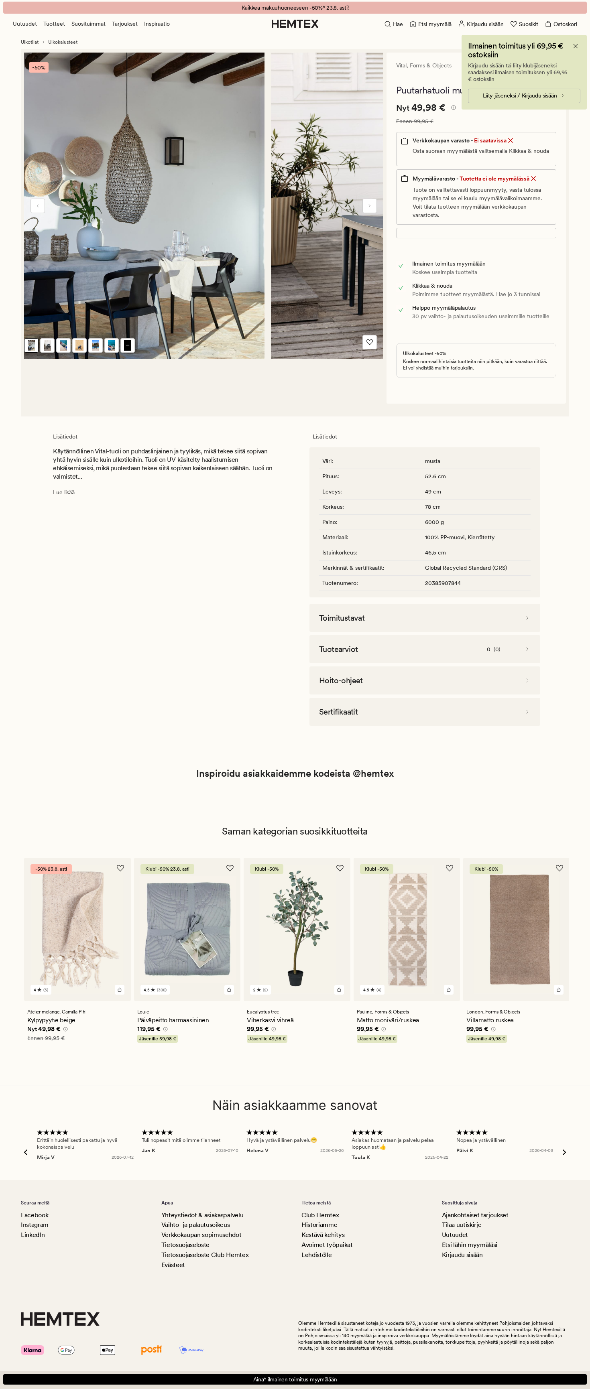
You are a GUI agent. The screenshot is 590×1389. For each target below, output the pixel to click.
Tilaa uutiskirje (462, 1225)
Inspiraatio (157, 23)
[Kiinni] (575, 46)
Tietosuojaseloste (185, 1245)
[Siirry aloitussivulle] (295, 24)
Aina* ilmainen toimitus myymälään (295, 1379)
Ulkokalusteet (62, 42)
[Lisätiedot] (452, 108)
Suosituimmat (88, 23)
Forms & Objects (431, 65)
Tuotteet (54, 23)
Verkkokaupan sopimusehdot (201, 1235)
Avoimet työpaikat (327, 1245)
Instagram (35, 1225)
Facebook (34, 1215)
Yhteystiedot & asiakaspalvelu (202, 1215)
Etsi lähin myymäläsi (470, 1245)
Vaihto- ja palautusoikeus (195, 1225)
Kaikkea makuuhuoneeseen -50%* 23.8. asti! (295, 7)
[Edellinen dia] (38, 206)
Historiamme (319, 1225)
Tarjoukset (125, 23)
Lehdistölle (316, 1255)
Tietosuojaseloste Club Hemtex (205, 1255)
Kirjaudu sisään (462, 1255)
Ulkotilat (30, 42)
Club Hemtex (320, 1215)
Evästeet (173, 1265)
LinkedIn (33, 1235)
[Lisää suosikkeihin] (369, 342)
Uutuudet (25, 23)
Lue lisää (64, 492)
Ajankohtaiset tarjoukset (475, 1215)
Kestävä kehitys (322, 1235)
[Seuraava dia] (369, 206)
